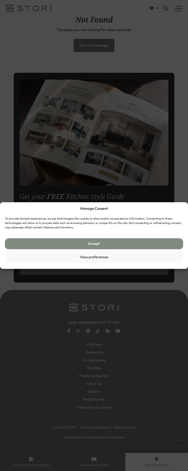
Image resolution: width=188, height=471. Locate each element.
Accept (94, 243)
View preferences (94, 257)
